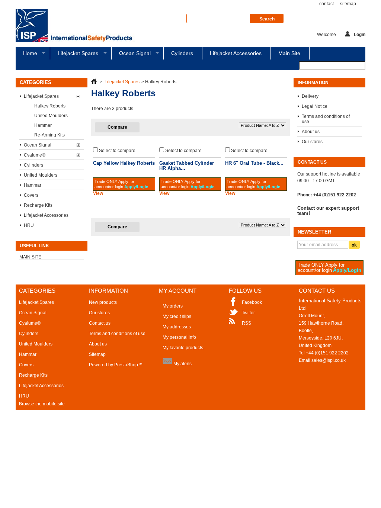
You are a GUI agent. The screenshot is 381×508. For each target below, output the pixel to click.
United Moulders (51, 115)
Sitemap (97, 354)
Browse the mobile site (42, 403)
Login (359, 34)
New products (103, 302)
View (98, 193)
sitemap (348, 3)
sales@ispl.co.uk (328, 360)
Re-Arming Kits (49, 135)
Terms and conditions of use (326, 119)
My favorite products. (183, 347)
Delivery (310, 96)
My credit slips (177, 316)
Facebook (252, 302)
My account (177, 290)
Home (26, 55)
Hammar (43, 125)
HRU (29, 225)
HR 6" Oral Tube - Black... (254, 163)
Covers (31, 195)
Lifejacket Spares (74, 55)
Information (313, 82)
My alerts (182, 363)
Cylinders (182, 53)
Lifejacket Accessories (236, 53)
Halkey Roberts (49, 106)
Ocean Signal (131, 55)
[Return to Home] (94, 81)
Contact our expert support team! (328, 211)
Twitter (248, 312)
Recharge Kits (38, 205)
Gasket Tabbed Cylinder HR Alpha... (186, 165)
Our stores (312, 141)
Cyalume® (34, 155)
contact (326, 3)
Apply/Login (136, 186)
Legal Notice (314, 106)
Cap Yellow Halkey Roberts (124, 163)
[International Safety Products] (77, 26)
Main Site (289, 53)
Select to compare (117, 150)
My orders (173, 306)
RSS (246, 323)
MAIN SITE (30, 257)
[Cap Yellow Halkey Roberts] (124, 157)
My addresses (177, 326)
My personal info (179, 337)
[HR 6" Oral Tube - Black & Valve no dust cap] (256, 157)
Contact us (100, 323)
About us (311, 131)
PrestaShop (126, 364)
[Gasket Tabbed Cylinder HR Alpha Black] (190, 157)
